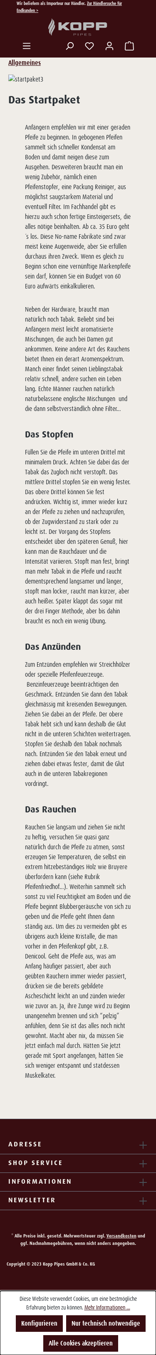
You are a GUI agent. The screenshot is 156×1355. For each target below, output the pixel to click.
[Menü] (27, 46)
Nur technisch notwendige (106, 1323)
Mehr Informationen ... (107, 1307)
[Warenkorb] (129, 46)
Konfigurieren (39, 1323)
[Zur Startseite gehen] (78, 27)
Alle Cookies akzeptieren (81, 1343)
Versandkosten (121, 1236)
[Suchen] (69, 46)
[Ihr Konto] (109, 46)
